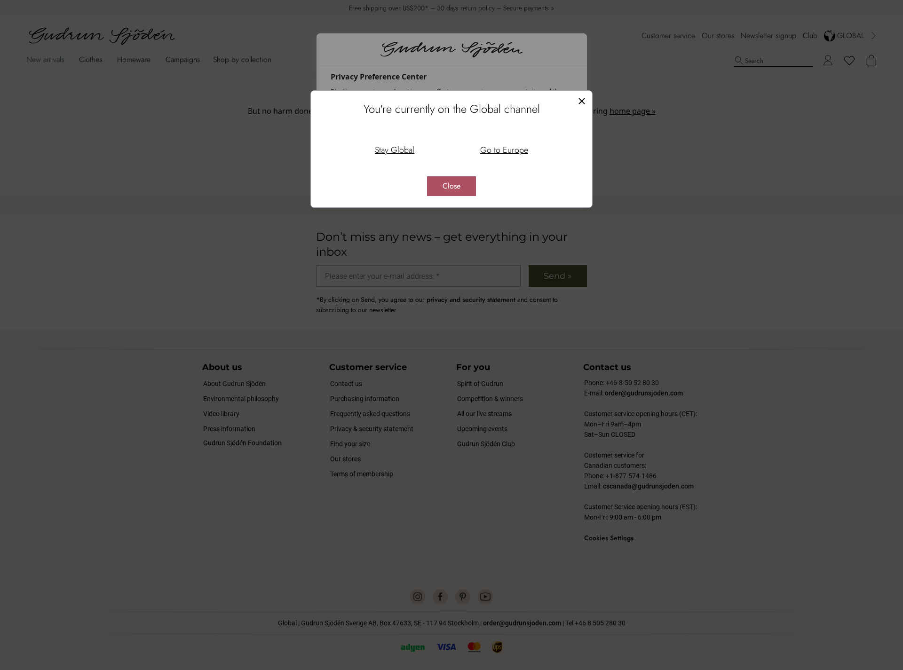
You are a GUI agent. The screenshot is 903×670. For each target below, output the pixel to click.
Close (451, 186)
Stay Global (394, 150)
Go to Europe (504, 150)
